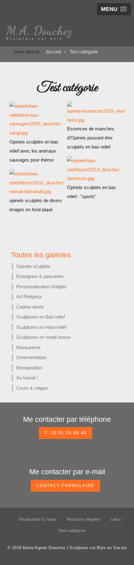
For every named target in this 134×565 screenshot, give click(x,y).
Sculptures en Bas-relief (40, 316)
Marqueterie (28, 347)
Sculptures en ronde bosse (43, 337)
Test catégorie (72, 530)
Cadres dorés (30, 306)
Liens (115, 519)
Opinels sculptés (33, 266)
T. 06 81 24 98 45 (66, 433)
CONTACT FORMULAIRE (65, 485)
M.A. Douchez (39, 30)
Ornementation (31, 357)
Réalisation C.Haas (37, 519)
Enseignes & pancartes (40, 276)
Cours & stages (32, 388)
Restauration (29, 367)
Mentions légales (83, 519)
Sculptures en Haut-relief (41, 327)
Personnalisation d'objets (41, 286)
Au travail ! (27, 377)
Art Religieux (29, 296)
